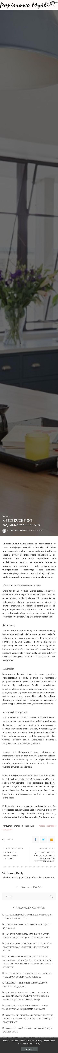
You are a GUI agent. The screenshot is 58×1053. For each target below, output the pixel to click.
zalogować (20, 877)
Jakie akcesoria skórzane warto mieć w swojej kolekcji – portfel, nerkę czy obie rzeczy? (27, 947)
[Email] (51, 839)
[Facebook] (35, 839)
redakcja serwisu (16, 530)
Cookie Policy (34, 1044)
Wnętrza (6, 516)
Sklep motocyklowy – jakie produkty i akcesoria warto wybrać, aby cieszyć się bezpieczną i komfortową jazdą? (25, 996)
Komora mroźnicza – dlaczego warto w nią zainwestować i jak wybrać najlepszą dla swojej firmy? (28, 1018)
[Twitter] (43, 839)
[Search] (52, 5)
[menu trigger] (6, 5)
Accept (29, 1049)
